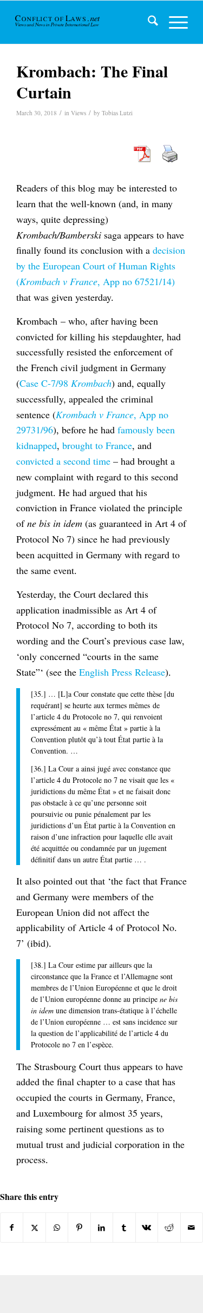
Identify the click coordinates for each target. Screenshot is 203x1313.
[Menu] (173, 22)
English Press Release (122, 671)
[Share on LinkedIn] (102, 1227)
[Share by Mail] (192, 1227)
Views (78, 113)
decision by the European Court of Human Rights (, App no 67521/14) (100, 265)
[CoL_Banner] (58, 22)
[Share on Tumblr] (124, 1227)
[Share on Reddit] (169, 1227)
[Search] (147, 22)
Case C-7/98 (65, 383)
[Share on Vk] (147, 1227)
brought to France (97, 445)
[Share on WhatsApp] (57, 1227)
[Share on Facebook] (12, 1227)
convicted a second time (63, 460)
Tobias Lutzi (117, 113)
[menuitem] (147, 22)
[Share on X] (34, 1227)
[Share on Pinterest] (79, 1227)
